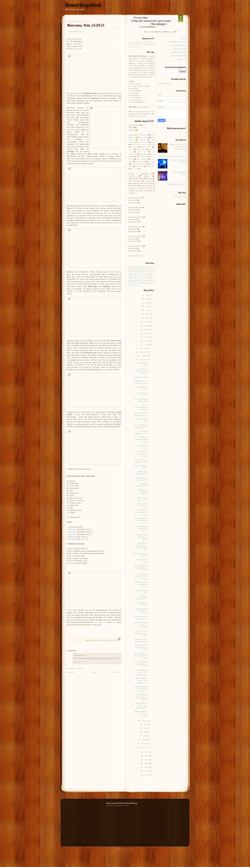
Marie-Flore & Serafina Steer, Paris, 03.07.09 (172, 156)
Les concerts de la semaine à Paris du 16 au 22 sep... (141, 512)
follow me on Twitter (180, 196)
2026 (148, 295)
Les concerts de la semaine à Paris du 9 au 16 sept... (141, 576)
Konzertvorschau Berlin (179, 52)
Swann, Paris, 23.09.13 (141, 377)
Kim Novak (139, 166)
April (145, 736)
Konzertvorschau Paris (179, 45)
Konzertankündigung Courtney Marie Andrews (141, 528)
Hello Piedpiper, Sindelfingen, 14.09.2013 (143, 492)
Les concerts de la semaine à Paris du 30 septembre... (141, 371)
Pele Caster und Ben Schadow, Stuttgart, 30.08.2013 (142, 697)
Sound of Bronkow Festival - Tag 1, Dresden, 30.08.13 (142, 705)
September (143, 360)
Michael (131, 100)
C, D (139, 42)
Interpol (131, 149)
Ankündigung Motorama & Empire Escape (141, 439)
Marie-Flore (143, 154)
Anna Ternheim (146, 267)
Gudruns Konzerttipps (179, 49)
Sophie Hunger (141, 156)
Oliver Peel (132, 84)
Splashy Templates (131, 851)
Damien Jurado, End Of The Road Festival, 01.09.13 (141, 647)
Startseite (94, 672)
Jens (130, 95)
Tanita (130, 93)
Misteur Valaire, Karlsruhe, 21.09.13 (142, 473)
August (144, 721)
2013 (146, 345)
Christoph (132, 86)
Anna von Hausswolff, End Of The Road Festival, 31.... (141, 689)
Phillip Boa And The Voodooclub (141, 278)
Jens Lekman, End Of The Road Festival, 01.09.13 (141, 664)
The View (143, 283)
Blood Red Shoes (138, 269)
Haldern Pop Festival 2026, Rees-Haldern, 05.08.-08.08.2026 (178, 146)
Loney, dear (142, 152)
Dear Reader (144, 137)
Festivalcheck (182, 59)
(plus (153, 142)
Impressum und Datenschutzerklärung (117, 805)
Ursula (131, 97)
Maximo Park (146, 147)
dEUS (130, 271)
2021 (147, 314)
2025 (148, 299)
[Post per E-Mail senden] (118, 638)
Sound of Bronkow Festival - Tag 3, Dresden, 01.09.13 (142, 672)
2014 (146, 341)
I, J (154, 42)
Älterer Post (117, 672)
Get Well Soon (142, 135)
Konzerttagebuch (83, 4)
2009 (146, 763)
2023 (147, 307)
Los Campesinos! (147, 274)
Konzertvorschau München (178, 56)
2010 (146, 760)
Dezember (143, 348)
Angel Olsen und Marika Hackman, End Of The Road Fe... (142, 546)
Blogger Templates (118, 851)
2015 (146, 337)
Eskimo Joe (143, 271)
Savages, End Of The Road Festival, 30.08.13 (141, 610)
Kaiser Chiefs (141, 149)
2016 (146, 333)
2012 (146, 752)
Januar (144, 747)
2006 (147, 775)
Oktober (144, 356)
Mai (145, 732)
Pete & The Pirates (146, 276)
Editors (135, 147)
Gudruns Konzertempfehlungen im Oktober (141, 407)
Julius (130, 88)
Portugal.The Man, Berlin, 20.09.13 (142, 479)
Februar (144, 743)
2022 (148, 310)
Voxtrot (150, 283)
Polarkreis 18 (133, 281)
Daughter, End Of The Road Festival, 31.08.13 (141, 584)
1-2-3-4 (141, 256)
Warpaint (142, 140)
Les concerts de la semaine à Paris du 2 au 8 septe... (141, 633)
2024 (147, 303)
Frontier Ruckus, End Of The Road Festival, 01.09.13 (141, 567)
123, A (132, 42)
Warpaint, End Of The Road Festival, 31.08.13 (141, 713)
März (145, 740)
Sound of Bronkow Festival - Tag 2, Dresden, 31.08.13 (142, 680)
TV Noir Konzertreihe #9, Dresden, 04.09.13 (141, 625)
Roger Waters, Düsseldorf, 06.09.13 (141, 597)
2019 (146, 322)
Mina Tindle (151, 144)
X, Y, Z (137, 47)
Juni (145, 728)
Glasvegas (152, 271)
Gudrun (131, 91)
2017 (146, 329)
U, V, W (131, 47)
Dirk (130, 102)
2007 (146, 771)
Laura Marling (140, 161)
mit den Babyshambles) (139, 144)
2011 (146, 756)
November (143, 352)
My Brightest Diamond (139, 164)
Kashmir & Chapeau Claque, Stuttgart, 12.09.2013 (141, 537)
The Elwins (117, 640)
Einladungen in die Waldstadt (177, 42)
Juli (145, 724)
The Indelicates (142, 159)
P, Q (144, 45)
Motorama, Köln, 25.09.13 (85, 25)
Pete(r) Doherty (143, 142)
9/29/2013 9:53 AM (79, 662)
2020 (147, 318)
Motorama (72, 529)
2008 (146, 767)
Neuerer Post (70, 672)
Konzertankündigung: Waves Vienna (141, 400)
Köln (99, 640)
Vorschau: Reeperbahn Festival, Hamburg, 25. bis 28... (141, 520)
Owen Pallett (151, 166)
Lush (136, 169)
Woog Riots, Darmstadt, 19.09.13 (141, 485)
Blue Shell (93, 640)
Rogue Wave (143, 281)
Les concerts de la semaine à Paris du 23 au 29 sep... (141, 453)
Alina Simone (134, 267)
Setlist (111, 640)
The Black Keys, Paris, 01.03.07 (176, 184)
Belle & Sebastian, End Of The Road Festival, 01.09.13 (141, 655)
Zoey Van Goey (133, 285)
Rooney (151, 281)
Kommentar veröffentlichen (75, 668)
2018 (146, 326)
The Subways (133, 283)
